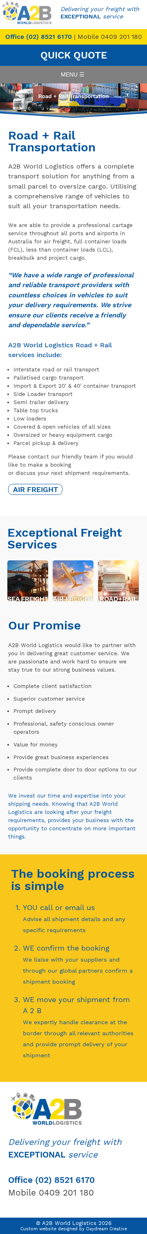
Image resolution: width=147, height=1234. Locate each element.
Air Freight (35, 490)
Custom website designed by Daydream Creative (73, 1229)
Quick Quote (73, 55)
